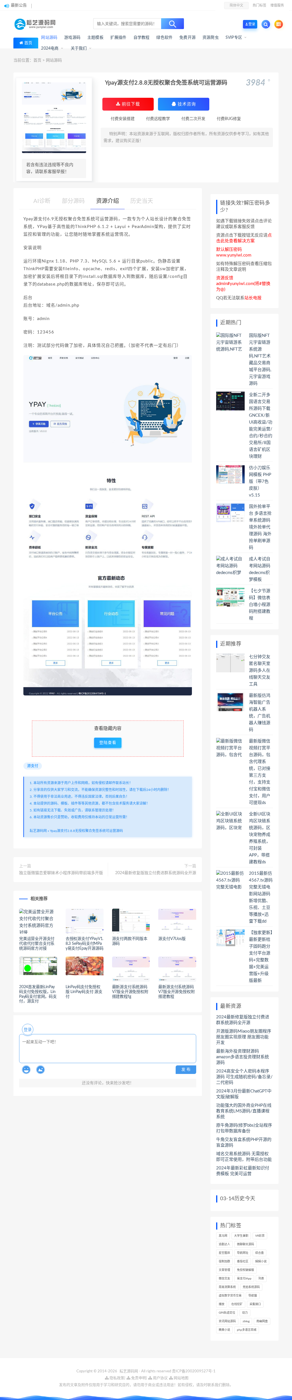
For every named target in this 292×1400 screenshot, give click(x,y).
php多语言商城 (246, 1329)
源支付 (32, 766)
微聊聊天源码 (245, 1244)
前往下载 (130, 104)
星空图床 (224, 1253)
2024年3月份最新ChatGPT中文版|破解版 (243, 1094)
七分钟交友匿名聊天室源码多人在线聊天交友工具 (259, 670)
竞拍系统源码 (251, 1287)
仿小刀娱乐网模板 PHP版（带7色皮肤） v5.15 (260, 481)
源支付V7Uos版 (171, 939)
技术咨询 (186, 104)
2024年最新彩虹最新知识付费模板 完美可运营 (242, 1171)
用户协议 (160, 1378)
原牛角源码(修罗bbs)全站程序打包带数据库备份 (244, 1128)
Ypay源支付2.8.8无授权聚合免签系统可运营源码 (86, 831)
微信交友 (224, 1278)
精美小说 (224, 1329)
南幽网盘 (262, 1321)
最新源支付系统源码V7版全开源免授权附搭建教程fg (130, 992)
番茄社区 (242, 1261)
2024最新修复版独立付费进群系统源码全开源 (155, 873)
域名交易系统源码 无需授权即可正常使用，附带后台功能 (244, 1157)
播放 (221, 1304)
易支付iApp (244, 1278)
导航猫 (252, 1295)
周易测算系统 (227, 1287)
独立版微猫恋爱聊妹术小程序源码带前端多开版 (61, 873)
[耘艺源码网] (36, 24)
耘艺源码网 (38, 831)
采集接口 (255, 1304)
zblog (246, 1321)
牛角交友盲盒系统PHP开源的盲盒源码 (243, 1142)
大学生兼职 (241, 1235)
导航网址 (242, 1253)
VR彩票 (260, 1235)
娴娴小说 (261, 1261)
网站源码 (54, 60)
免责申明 (138, 1378)
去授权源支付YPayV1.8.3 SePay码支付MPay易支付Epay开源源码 (85, 944)
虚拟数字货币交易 (230, 1295)
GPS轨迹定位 (227, 1312)
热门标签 (259, 5)
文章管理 (224, 1270)
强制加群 (224, 1261)
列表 (261, 1278)
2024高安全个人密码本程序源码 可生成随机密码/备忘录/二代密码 (244, 1077)
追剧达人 (224, 1244)
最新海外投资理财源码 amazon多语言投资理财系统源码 (242, 1057)
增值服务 (277, 5)
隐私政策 (116, 1378)
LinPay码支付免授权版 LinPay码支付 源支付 (84, 992)
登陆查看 (107, 743)
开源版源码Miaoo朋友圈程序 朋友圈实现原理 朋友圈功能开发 (243, 1037)
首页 (28, 43)
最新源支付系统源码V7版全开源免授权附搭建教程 (176, 992)
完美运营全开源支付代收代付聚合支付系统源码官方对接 (36, 944)
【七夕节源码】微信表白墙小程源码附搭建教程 (259, 604)
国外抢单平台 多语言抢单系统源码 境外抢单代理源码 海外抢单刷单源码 (260, 527)
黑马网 (223, 1235)
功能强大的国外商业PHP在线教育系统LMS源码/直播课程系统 (243, 1111)
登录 (28, 1030)
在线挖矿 (237, 1304)
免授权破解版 (245, 1270)
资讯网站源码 (227, 1321)
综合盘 (259, 1253)
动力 (245, 1312)
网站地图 (180, 1378)
